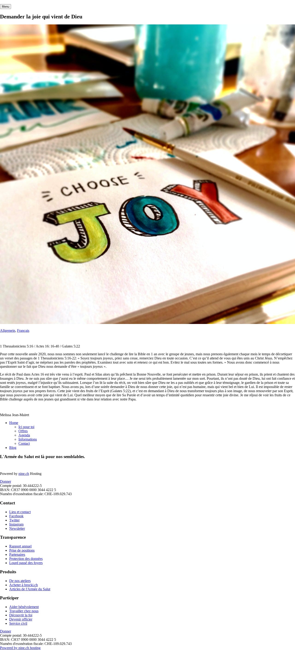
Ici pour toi (26, 427)
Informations (27, 439)
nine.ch (23, 474)
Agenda (24, 435)
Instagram (16, 524)
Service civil (18, 623)
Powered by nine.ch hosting (20, 648)
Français (23, 330)
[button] (5, 6)
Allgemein (7, 330)
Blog (12, 448)
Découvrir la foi (20, 615)
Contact (24, 443)
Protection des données (26, 559)
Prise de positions (22, 550)
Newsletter (17, 528)
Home (13, 423)
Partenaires (17, 554)
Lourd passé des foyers (26, 563)
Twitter (14, 520)
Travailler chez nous (23, 611)
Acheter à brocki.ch (23, 585)
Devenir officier (20, 619)
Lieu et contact (20, 512)
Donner (5, 481)
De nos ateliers (20, 581)
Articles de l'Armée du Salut (29, 589)
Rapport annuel (20, 546)
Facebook (16, 516)
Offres (23, 431)
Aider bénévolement (24, 607)
